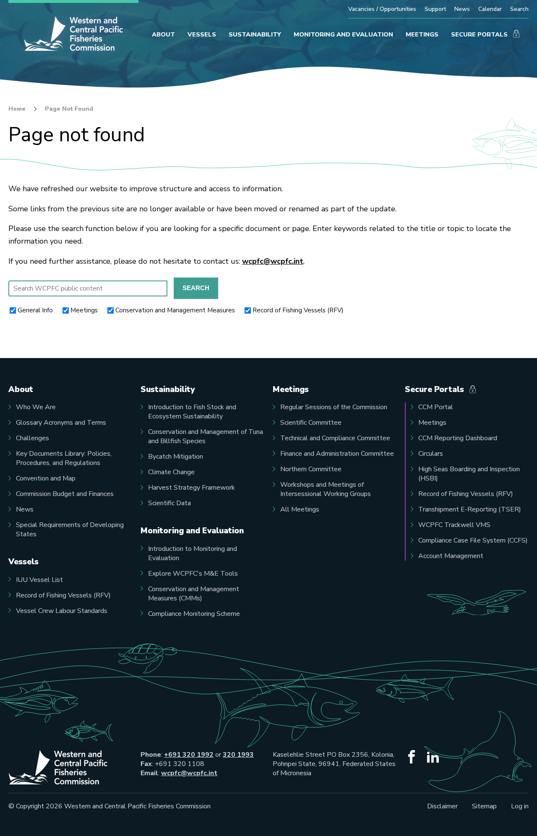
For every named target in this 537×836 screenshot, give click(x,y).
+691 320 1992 (189, 754)
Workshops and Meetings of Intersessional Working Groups (325, 489)
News (462, 9)
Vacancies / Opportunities (382, 9)
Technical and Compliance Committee (335, 438)
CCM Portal (435, 407)
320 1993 (238, 754)
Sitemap (484, 806)
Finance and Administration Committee (337, 453)
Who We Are (36, 407)
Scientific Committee (310, 422)
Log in (520, 806)
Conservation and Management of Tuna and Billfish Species (205, 436)
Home (17, 109)
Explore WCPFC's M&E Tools (193, 573)
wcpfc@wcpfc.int (272, 261)
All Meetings (299, 509)
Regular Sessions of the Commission (333, 407)
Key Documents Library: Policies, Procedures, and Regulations (64, 458)
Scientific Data (169, 503)
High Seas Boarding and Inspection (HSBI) (469, 474)
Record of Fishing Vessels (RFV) (298, 310)
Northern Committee (310, 469)
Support (435, 9)
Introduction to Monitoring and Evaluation (192, 553)
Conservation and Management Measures (175, 310)
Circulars (430, 453)
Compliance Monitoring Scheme (194, 613)
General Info (35, 310)
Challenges (32, 438)
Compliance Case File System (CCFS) (473, 540)
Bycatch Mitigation (175, 456)
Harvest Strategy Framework (191, 487)
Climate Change (171, 472)
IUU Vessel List (39, 579)
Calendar (490, 9)
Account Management (450, 556)
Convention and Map (46, 478)
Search (519, 9)
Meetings (84, 310)
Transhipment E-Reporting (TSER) (469, 509)
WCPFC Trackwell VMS (454, 525)
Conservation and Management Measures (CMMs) (193, 593)
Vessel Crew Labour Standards (61, 610)
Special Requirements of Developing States (70, 529)
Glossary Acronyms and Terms (61, 422)
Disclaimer (442, 806)
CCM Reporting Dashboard (457, 438)
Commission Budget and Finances (65, 493)
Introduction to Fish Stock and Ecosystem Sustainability (192, 411)
